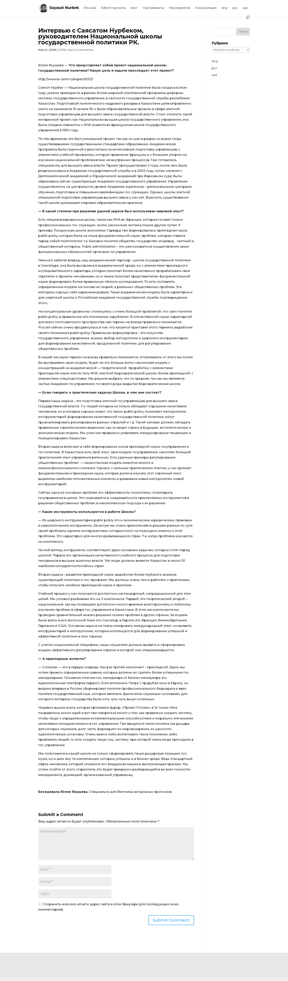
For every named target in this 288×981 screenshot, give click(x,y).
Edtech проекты (113, 8)
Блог (134, 8)
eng (224, 8)
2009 (62, 50)
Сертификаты (153, 8)
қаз (245, 8)
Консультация (205, 8)
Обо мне (89, 8)
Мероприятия (179, 8)
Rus (70, 50)
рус (235, 8)
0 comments (84, 50)
